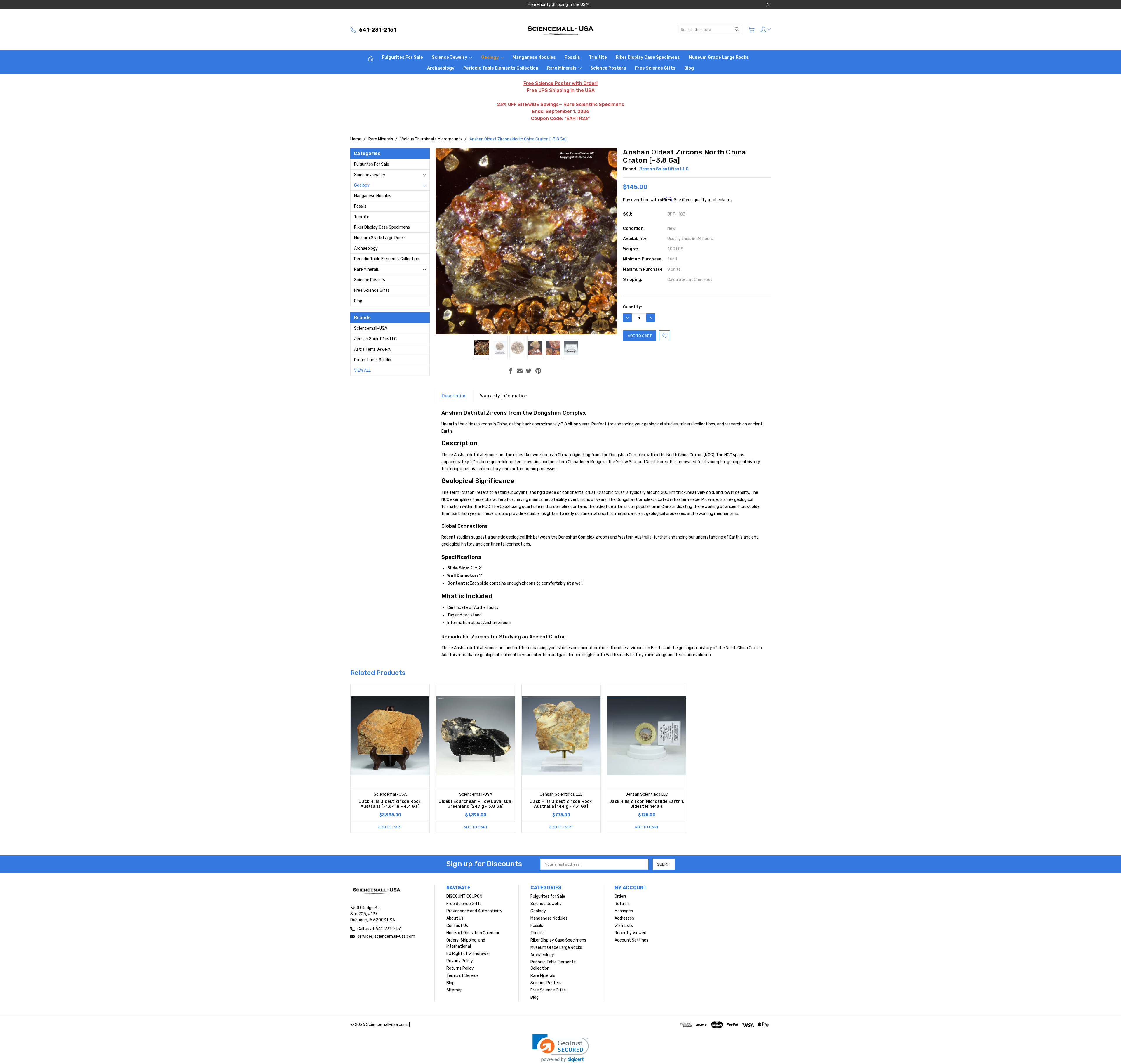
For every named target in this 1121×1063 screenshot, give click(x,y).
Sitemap (454, 990)
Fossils (572, 57)
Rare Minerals (562, 68)
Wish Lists (624, 925)
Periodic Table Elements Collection (500, 68)
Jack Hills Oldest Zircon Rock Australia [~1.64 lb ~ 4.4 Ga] (390, 804)
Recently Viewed (630, 932)
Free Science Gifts (655, 68)
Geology (490, 57)
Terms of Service (462, 975)
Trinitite (598, 57)
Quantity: (632, 307)
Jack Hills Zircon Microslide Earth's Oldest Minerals (646, 804)
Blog (689, 68)
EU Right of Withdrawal (468, 953)
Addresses (624, 918)
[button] (560, 1048)
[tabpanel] (390, 758)
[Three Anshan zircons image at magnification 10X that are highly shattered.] (553, 347)
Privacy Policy (459, 960)
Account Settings (631, 940)
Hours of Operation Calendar (472, 932)
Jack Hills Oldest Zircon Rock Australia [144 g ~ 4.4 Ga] (561, 804)
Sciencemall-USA (370, 328)
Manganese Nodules (534, 57)
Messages (624, 911)
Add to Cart (390, 827)
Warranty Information (504, 396)
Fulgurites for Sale (402, 57)
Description (454, 396)
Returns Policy (460, 968)
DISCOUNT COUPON (464, 896)
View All (362, 370)
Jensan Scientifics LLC (375, 338)
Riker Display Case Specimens (648, 57)
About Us (455, 918)
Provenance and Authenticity (474, 911)
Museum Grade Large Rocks (719, 57)
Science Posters (608, 68)
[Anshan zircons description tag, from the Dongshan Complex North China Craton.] (571, 347)
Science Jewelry (450, 57)
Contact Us (457, 925)
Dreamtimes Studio (372, 359)
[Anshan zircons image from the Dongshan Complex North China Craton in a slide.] (500, 347)
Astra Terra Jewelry (372, 349)
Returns (622, 903)
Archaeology (441, 68)
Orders (621, 896)
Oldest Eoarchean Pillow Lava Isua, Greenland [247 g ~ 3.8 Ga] (475, 804)
